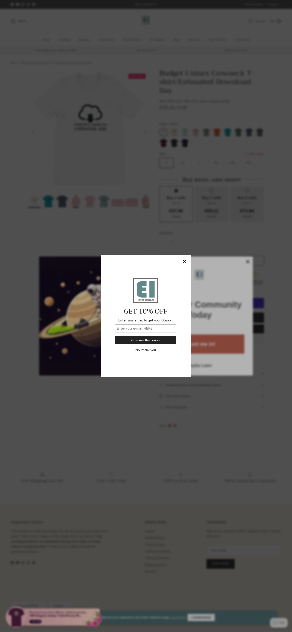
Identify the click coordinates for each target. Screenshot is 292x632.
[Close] (184, 262)
